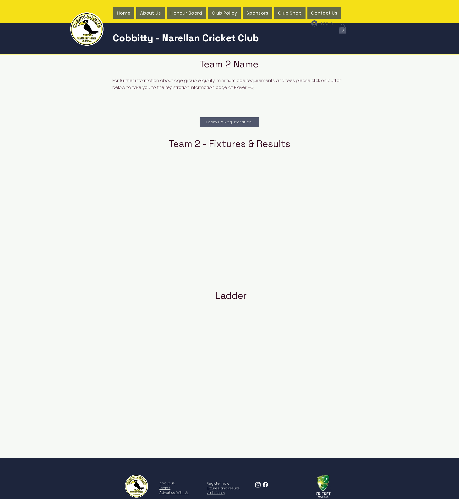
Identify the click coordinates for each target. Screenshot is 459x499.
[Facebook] (265, 484)
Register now (218, 483)
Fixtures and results (223, 488)
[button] (343, 29)
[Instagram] (258, 484)
